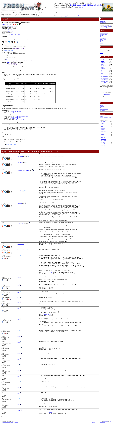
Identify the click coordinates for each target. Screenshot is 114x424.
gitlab (102, 71)
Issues (101, 35)
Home (101, 105)
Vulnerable (103, 132)
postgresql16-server (104, 79)
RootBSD (106, 27)
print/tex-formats (16, 111)
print (12, 31)
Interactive (103, 137)
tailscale (102, 59)
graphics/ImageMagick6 (22, 116)
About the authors (103, 34)
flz (18, 398)
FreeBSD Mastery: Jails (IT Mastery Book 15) (86, 5)
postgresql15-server (104, 78)
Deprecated (103, 124)
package (8, 62)
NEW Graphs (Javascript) (105, 117)
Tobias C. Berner (21, 223)
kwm (19, 255)
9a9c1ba (10, 29)
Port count (103, 121)
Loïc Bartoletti (20, 156)
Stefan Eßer (20, 191)
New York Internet (104, 26)
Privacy (101, 40)
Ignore (102, 126)
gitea (101, 75)
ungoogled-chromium (103, 68)
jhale (18, 292)
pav (18, 364)
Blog (101, 41)
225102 (50, 272)
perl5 (9, 31)
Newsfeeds (102, 110)
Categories (102, 106)
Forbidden (103, 128)
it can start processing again (62, 15)
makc (19, 342)
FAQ (101, 36)
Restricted (102, 129)
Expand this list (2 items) (11, 144)
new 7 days (103, 142)
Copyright (93, 422)
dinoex (19, 347)
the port (7, 59)
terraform (102, 61)
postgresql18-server (104, 82)
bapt (18, 297)
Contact (101, 43)
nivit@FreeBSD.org (11, 26)
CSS (107, 421)
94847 (50, 412)
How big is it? (103, 38)
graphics (6, 24)
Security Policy (103, 39)
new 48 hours (103, 140)
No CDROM (103, 131)
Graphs (101, 116)
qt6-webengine (103, 65)
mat (18, 277)
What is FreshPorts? (104, 33)
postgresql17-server (104, 81)
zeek (101, 70)
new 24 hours (103, 139)
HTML (104, 421)
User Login (102, 21)
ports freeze (7, 15)
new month (103, 145)
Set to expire (103, 135)
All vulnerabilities (106, 94)
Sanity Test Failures (104, 109)
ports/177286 (47, 314)
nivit (18, 308)
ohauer (19, 336)
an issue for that (76, 15)
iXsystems (109, 26)
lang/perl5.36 (20, 119)
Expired (102, 134)
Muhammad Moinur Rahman (23, 170)
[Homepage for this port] (3, 42)
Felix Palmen (20, 162)
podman (102, 73)
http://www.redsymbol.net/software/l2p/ (12, 34)
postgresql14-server (104, 76)
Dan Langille (102, 422)
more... (101, 53)
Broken (102, 123)
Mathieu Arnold (21, 244)
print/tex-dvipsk (14, 112)
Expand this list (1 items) (8, 50)
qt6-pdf (102, 64)
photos (81, 7)
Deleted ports (103, 107)
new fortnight (103, 143)
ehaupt (19, 410)
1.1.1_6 (3, 24)
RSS (110, 421)
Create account (103, 22)
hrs (18, 319)
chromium (103, 62)
